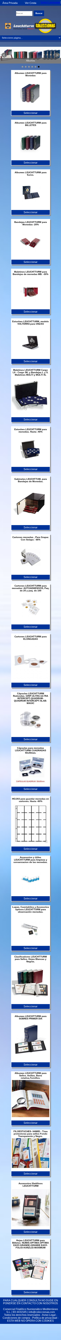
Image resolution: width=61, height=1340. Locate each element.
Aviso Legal (49, 1315)
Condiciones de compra (16, 1317)
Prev (4, 55)
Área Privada (10, 3)
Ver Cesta (30, 3)
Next (56, 55)
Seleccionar (30, 113)
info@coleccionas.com (42, 1312)
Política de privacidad (44, 1317)
